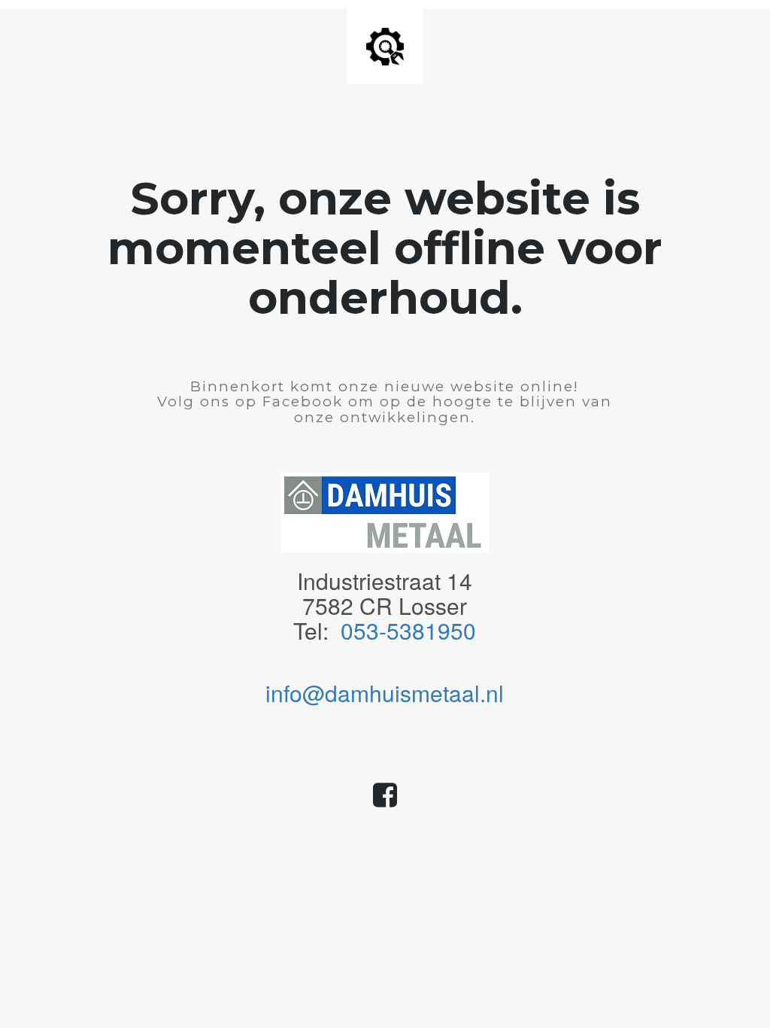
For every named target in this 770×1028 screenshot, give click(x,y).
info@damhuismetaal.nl (384, 693)
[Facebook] (385, 801)
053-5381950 (408, 630)
